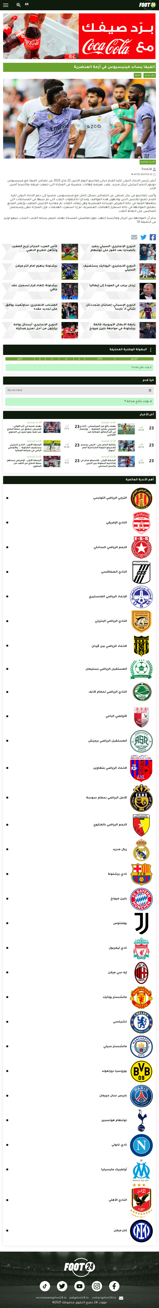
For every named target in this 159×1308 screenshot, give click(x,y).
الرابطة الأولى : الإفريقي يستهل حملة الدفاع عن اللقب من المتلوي (24, 463)
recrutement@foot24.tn (51, 1298)
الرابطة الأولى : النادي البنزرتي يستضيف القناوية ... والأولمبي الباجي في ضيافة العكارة (24, 448)
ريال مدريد (150, 75)
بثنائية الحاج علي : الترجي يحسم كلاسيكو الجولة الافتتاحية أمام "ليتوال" (98, 448)
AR (27, 4)
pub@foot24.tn (79, 1298)
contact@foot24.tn (104, 1298)
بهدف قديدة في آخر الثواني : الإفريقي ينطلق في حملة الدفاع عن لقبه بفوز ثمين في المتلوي (24, 429)
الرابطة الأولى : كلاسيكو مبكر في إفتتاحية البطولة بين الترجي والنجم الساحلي (98, 463)
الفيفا (137, 75)
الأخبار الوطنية (108, 422)
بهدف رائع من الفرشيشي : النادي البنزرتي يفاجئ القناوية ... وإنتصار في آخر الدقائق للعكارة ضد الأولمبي (98, 430)
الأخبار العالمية (148, 162)
